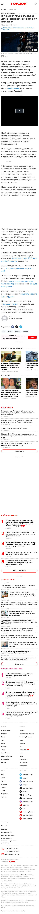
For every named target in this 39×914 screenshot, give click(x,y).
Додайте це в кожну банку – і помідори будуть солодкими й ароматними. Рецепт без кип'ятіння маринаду (20, 684)
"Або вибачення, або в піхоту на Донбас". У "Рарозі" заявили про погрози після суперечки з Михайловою (19, 622)
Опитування (23, 759)
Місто (3, 770)
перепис (25, 331)
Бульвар (5, 375)
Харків (3, 787)
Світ (2, 740)
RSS (24, 808)
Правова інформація (8, 835)
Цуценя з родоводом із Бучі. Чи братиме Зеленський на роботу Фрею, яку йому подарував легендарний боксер (20, 694)
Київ (3, 331)
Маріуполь (4, 793)
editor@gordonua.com (12, 854)
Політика (4, 733)
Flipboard (26, 805)
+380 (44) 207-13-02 (12, 851)
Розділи (22, 726)
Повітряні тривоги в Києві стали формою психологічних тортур (16, 444)
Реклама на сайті (6, 832)
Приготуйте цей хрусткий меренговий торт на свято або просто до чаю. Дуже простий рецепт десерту (21, 704)
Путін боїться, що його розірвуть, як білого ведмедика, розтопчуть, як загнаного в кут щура (19, 436)
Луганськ (4, 797)
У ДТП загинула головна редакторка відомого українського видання (19, 674)
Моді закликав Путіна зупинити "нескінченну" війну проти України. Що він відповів (22, 613)
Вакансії (4, 826)
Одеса (3, 781)
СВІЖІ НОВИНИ (7, 580)
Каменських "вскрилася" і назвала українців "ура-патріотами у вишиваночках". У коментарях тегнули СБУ (21, 714)
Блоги (21, 740)
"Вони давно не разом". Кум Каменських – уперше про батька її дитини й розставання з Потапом (11, 393)
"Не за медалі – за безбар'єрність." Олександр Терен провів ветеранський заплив (18, 586)
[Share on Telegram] (20, 326)
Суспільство (12, 9)
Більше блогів (19, 451)
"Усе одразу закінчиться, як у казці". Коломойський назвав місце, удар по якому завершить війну (19, 562)
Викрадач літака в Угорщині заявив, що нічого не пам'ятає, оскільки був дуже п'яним (18, 659)
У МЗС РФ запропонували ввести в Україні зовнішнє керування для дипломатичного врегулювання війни (21, 534)
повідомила (13, 88)
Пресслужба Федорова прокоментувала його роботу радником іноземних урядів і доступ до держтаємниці (21, 544)
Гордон (3, 9)
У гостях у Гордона (26, 737)
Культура (4, 746)
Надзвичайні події (7, 756)
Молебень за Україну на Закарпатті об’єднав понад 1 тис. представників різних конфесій (17, 629)
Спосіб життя (5, 753)
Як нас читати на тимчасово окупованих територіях (8, 841)
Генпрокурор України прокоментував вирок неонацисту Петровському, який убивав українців (19, 636)
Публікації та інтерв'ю (27, 733)
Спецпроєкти (24, 765)
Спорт (3, 743)
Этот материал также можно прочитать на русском (18, 28)
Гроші (3, 737)
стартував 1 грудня (9, 304)
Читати (32, 337)
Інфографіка (5, 759)
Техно (3, 749)
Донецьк (4, 784)
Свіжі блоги (7, 408)
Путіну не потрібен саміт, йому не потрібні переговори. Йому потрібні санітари (17, 421)
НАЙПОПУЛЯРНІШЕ (9, 515)
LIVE (21, 746)
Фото (21, 753)
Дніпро (3, 790)
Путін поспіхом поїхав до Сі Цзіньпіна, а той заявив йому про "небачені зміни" (17, 652)
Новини (3, 726)
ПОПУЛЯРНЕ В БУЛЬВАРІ (12, 669)
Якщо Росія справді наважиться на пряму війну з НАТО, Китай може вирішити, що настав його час (18, 413)
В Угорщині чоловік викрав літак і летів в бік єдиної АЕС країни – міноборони (21, 553)
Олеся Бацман (27, 798)
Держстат (18, 331)
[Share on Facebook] (12, 326)
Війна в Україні (6, 730)
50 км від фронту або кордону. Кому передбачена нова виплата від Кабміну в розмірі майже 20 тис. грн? (19, 604)
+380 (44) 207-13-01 (12, 848)
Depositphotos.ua (26, 875)
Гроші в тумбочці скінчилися (14, 428)
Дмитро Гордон (28, 774)
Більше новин (19, 664)
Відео (21, 756)
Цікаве (3, 762)
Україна (10, 331)
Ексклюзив (23, 749)
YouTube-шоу (24, 762)
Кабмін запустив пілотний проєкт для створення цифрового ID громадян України (10, 366)
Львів (3, 777)
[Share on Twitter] (16, 326)
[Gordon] (18, 3)
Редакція (4, 829)
